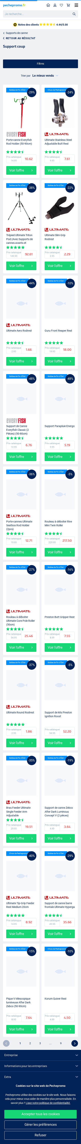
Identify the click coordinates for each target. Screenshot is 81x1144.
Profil (55, 5)
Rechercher (74, 14)
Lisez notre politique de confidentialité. (48, 1102)
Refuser (40, 1135)
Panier (68, 5)
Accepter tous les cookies (40, 1114)
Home (48, 5)
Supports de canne (17, 32)
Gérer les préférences (40, 1124)
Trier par (26, 75)
